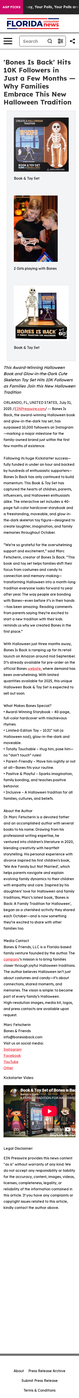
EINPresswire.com (29, 408)
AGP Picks (11, 7)
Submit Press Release (40, 1380)
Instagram (13, 1049)
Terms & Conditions (39, 1390)
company (11, 959)
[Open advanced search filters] (60, 41)
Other (8, 1068)
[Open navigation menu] (8, 41)
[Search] (50, 41)
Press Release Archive (46, 1371)
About (19, 1371)
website (34, 668)
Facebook (12, 1055)
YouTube (11, 1062)
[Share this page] (72, 41)
